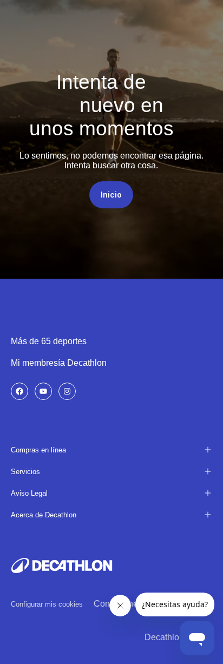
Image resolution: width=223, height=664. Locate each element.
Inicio (111, 194)
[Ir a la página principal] (62, 565)
